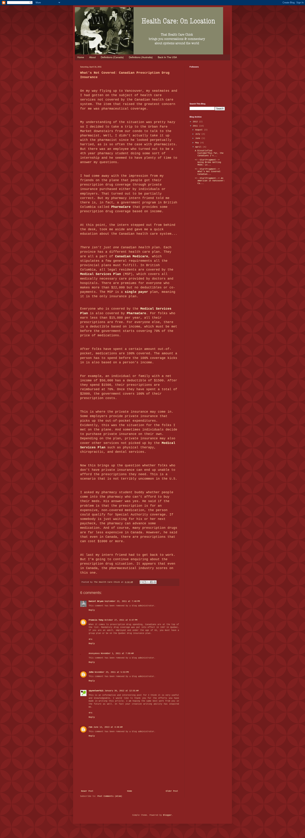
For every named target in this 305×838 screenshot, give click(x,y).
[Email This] (141, 582)
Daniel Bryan (96, 601)
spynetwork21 (96, 691)
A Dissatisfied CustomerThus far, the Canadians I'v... (209, 153)
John (91, 672)
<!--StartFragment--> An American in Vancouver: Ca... (210, 181)
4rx (90, 639)
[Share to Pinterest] (155, 582)
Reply (92, 610)
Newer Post (87, 791)
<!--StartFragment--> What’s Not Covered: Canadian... (208, 171)
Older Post (172, 791)
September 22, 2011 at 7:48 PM (122, 601)
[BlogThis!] (144, 582)
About (92, 57)
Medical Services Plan (100, 274)
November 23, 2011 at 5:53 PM (112, 672)
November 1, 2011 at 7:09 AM (117, 653)
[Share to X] (148, 582)
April (199, 147)
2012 (196, 122)
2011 (196, 126)
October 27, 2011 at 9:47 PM (120, 620)
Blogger (167, 815)
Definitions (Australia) (141, 57)
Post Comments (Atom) (109, 796)
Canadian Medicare (131, 256)
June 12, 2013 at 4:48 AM (107, 727)
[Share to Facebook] (151, 582)
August (199, 130)
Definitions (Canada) (112, 57)
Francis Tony (96, 620)
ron (90, 727)
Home (80, 57)
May (197, 143)
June (198, 138)
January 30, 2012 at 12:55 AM (121, 691)
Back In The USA (167, 57)
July (198, 134)
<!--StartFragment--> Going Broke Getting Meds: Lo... (208, 162)
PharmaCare (121, 207)
